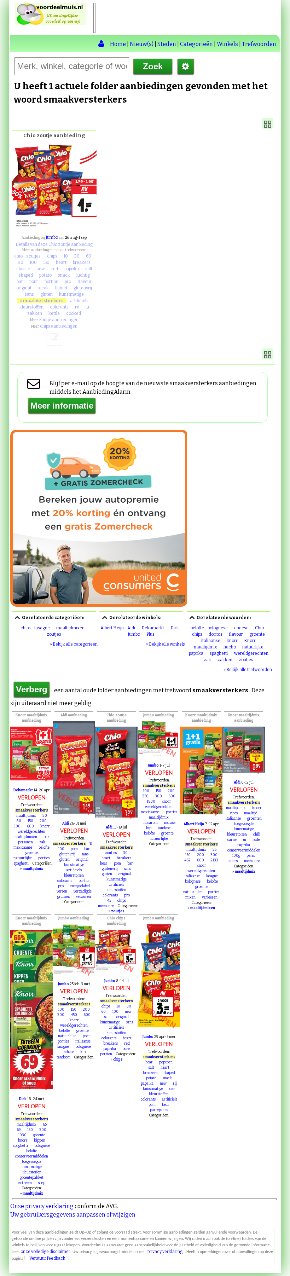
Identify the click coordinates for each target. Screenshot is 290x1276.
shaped (26, 275)
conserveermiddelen (243, 850)
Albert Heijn (112, 627)
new (40, 268)
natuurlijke (252, 647)
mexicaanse (22, 847)
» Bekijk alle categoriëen (74, 644)
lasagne (42, 627)
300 (17, 826)
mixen (190, 897)
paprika (71, 268)
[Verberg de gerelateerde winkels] (104, 617)
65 (45, 1124)
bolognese (218, 627)
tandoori (165, 828)
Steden (166, 44)
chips (52, 256)
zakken (34, 313)
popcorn (166, 1062)
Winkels (227, 44)
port (86, 1036)
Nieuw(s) (141, 44)
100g (236, 856)
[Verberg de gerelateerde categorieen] (17, 617)
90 (20, 262)
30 (77, 256)
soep (41, 1183)
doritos (215, 634)
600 (30, 826)
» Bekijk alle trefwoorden (248, 669)
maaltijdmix (205, 647)
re (77, 307)
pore (126, 1049)
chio (18, 256)
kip (148, 828)
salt (88, 268)
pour (33, 281)
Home (118, 44)
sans (29, 294)
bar (20, 281)
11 (90, 844)
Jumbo (52, 237)
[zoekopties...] (186, 66)
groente (257, 634)
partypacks (159, 1110)
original (23, 287)
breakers (82, 262)
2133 (214, 860)
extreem (25, 1183)
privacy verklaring (164, 1251)
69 (19, 1130)
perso (250, 856)
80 (18, 821)
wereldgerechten (251, 653)
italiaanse (210, 640)
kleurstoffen (31, 307)
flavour (84, 281)
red (54, 268)
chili (256, 834)
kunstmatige (71, 294)
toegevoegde (244, 824)
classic (23, 268)
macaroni (150, 823)
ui (244, 840)
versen (62, 891)
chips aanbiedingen (58, 326)
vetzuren (83, 897)
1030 (22, 1135)
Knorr (250, 640)
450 (74, 1015)
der (172, 1089)
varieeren (210, 897)
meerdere (106, 906)
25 (214, 850)
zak (207, 659)
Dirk (174, 627)
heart (61, 262)
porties (44, 858)
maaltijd (250, 813)
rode (256, 840)
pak (47, 837)
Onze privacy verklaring (42, 1206)
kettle (54, 313)
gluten (46, 294)
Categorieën (196, 44)
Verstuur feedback (47, 1258)
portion (51, 281)
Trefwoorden (259, 44)
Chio (259, 627)
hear (104, 863)
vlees (234, 813)
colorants (59, 307)
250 (145, 796)
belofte (197, 627)
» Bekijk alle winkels (165, 644)
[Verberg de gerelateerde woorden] (192, 617)
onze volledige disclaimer (45, 1251)
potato (45, 275)
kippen (39, 1140)
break (43, 287)
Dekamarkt (152, 627)
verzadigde (83, 891)
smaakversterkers (42, 300)
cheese (241, 627)
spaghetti (219, 653)
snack (64, 275)
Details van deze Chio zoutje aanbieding (54, 244)
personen (25, 842)
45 (109, 901)
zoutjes (33, 256)
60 (88, 256)
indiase (169, 823)
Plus (150, 634)
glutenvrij (83, 287)
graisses (63, 897)
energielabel (80, 886)
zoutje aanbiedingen (59, 319)
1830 (151, 801)
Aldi (131, 627)
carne (232, 840)
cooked (73, 313)
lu (87, 307)
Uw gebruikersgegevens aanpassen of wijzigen (72, 1214)
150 (46, 262)
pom (74, 849)
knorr (232, 640)
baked (61, 287)
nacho (230, 647)
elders (233, 861)
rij (175, 1083)
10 (66, 256)
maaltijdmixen (70, 627)
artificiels (79, 300)
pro (68, 281)
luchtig (83, 275)
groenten (254, 818)
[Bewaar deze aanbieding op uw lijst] (54, 337)
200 (43, 821)
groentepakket (32, 1178)
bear (165, 1105)
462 (187, 860)
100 (33, 262)
